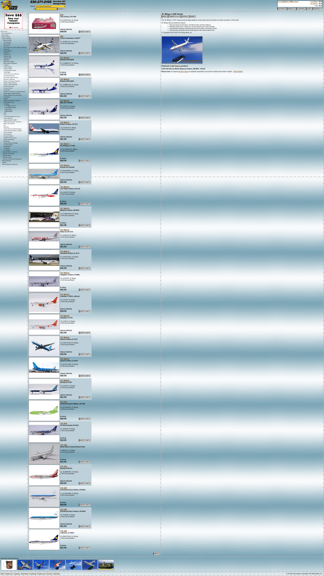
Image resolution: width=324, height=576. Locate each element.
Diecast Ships (7, 155)
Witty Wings (7, 146)
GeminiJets (7, 90)
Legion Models (8, 118)
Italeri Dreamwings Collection (12, 100)
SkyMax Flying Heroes (10, 137)
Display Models (6, 160)
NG (5, 125)
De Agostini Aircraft (9, 75)
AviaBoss (6, 52)
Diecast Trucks (7, 157)
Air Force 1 (7, 45)
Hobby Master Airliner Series (12, 93)
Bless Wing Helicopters (10, 63)
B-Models (6, 59)
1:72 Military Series (9, 106)
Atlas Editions (8, 51)
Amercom (6, 49)
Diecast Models (6, 38)
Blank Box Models (9, 61)
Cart (314, 1)
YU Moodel (7, 150)
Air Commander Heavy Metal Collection (15, 47)
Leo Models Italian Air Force (12, 116)
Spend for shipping (288, 1)
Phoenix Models (8, 136)
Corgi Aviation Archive (10, 70)
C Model (6, 65)
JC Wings (6, 104)
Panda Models (8, 132)
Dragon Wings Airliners (10, 82)
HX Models (7, 97)
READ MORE (238, 71)
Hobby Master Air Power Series (13, 95)
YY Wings (6, 148)
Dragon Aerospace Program (12, 81)
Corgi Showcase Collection (11, 74)
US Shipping (314, 3)
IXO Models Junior (9, 102)
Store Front (4, 31)
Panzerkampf (7, 134)
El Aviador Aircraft (9, 86)
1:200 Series (8, 109)
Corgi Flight (7, 72)
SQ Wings (6, 141)
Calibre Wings (8, 67)
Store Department (6, 33)
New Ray (6, 127)
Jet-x (5, 114)
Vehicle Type (5, 35)
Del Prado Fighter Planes (11, 77)
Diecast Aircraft (7, 40)
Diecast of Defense (9, 79)
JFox (5, 113)
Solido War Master (9, 139)
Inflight (6, 98)
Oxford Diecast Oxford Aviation (13, 129)
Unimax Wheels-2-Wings (11, 143)
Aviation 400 (7, 58)
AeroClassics (7, 42)
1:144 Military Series (10, 107)
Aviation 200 (7, 56)
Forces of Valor (8, 88)
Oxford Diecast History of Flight (13, 130)
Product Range (5, 36)
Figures (4, 162)
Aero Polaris (7, 44)
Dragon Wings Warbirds (10, 84)
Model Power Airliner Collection (13, 121)
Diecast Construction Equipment (12, 159)
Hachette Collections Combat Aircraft (14, 91)
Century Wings (8, 68)
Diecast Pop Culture (9, 153)
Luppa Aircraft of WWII (10, 120)
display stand (183, 71)
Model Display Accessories (9, 164)
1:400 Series (175, 66)
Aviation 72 (7, 54)
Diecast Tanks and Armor (10, 152)
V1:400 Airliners (8, 144)
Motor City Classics (9, 123)
